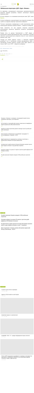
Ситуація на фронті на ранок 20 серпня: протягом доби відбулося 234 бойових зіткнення (15, 220)
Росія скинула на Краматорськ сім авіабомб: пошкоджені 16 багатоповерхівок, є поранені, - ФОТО (14, 134)
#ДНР (1, 48)
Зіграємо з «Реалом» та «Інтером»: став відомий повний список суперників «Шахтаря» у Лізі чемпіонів (15, 119)
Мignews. (2, 18)
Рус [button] (30, 4)
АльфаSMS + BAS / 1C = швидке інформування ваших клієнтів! (15, 335)
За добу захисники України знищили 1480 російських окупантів (14, 216)
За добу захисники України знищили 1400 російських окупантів (15, 154)
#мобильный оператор (6, 48)
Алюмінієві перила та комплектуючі (9, 315)
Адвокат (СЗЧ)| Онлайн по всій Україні (10, 294)
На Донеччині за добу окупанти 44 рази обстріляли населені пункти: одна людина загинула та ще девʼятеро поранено (16, 145)
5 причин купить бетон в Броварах (9, 289)
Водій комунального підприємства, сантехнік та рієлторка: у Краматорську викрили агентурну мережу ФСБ (14, 140)
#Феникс (11, 48)
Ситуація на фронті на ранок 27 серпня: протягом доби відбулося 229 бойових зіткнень (17, 150)
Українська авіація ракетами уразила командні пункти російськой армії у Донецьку (16, 129)
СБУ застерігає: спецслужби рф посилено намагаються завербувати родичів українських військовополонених (16, 124)
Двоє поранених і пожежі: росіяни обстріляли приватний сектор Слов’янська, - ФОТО (15, 228)
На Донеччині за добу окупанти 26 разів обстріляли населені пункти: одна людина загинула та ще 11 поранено (16, 224)
